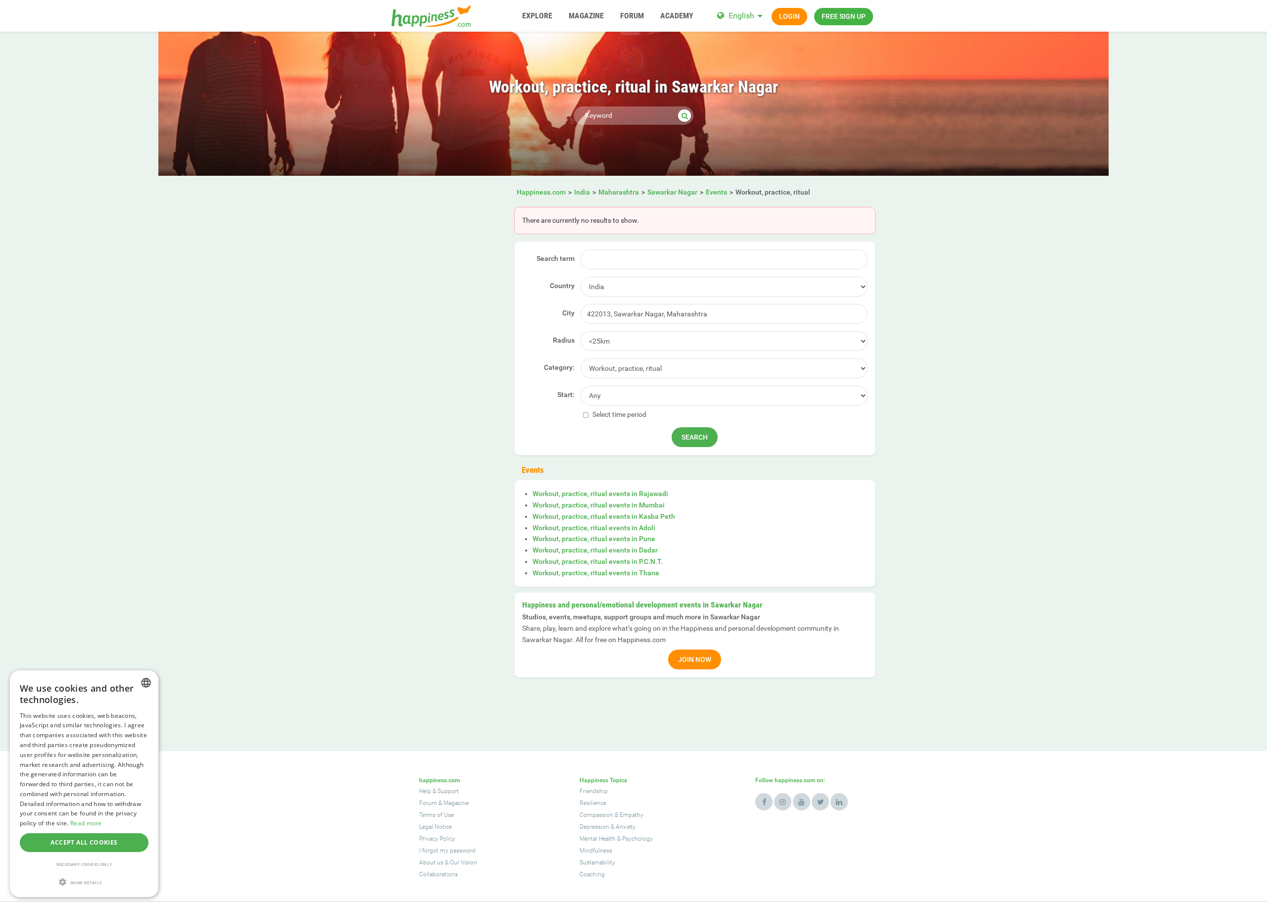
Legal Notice (435, 826)
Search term (555, 258)
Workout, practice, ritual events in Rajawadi (600, 494)
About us (431, 862)
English (741, 15)
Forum (428, 803)
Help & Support (439, 791)
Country (562, 286)
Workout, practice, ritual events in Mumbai (599, 505)
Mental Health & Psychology (616, 838)
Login (789, 16)
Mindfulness (596, 850)
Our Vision (463, 862)
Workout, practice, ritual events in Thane (596, 573)
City (568, 313)
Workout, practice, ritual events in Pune (594, 539)
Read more (86, 823)
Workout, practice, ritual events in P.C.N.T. (598, 561)
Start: (566, 395)
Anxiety (625, 826)
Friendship (594, 791)
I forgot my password (447, 850)
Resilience (593, 803)
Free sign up (844, 16)
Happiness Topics (603, 780)
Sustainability (597, 862)
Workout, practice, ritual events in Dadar (595, 550)
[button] (84, 882)
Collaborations (438, 874)
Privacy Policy (437, 838)
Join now (694, 659)
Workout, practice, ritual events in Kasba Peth (604, 516)
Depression (594, 826)
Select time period (618, 414)
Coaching (592, 874)
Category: (559, 367)
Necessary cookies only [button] (84, 864)
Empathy (631, 814)
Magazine (456, 803)
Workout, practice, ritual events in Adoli (594, 528)
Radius (564, 340)
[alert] (84, 783)
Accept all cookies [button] (83, 842)
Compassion (596, 814)
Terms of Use (436, 814)
